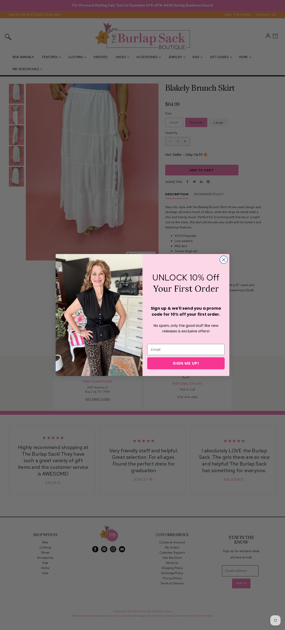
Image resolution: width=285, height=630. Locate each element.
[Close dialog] (224, 260)
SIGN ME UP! (186, 363)
